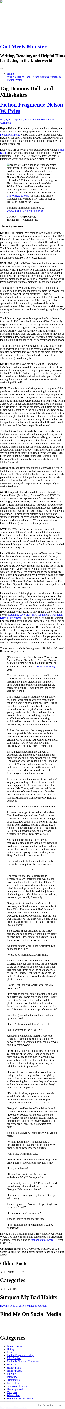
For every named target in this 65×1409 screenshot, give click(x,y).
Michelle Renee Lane (42, 119)
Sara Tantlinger (40, 614)
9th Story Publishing (44, 666)
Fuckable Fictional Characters (23, 1361)
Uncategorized (15, 1389)
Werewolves (13, 1395)
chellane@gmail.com (41, 1239)
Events (10, 1352)
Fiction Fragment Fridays (20, 1355)
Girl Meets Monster (23, 46)
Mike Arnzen (14, 617)
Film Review (14, 1358)
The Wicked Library (18, 195)
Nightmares (13, 1379)
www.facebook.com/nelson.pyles (25, 210)
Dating (10, 1349)
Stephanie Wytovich (19, 614)
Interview (12, 1376)
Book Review (14, 1346)
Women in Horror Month (20, 1398)
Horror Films (14, 1367)
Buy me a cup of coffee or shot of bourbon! (23, 1305)
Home (10, 73)
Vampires (12, 1392)
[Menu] (1, 68)
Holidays (12, 1364)
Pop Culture (13, 1383)
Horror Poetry (14, 1370)
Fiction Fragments (10, 134)
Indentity (12, 1373)
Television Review (17, 1386)
